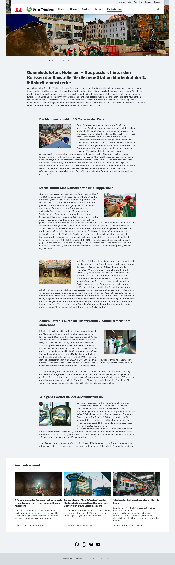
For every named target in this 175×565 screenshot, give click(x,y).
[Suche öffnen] (158, 9)
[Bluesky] (91, 544)
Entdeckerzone (33, 61)
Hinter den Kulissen (51, 61)
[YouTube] (98, 544)
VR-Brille (97, 374)
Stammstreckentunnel (97, 428)
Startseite (19, 61)
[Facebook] (77, 544)
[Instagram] (84, 544)
